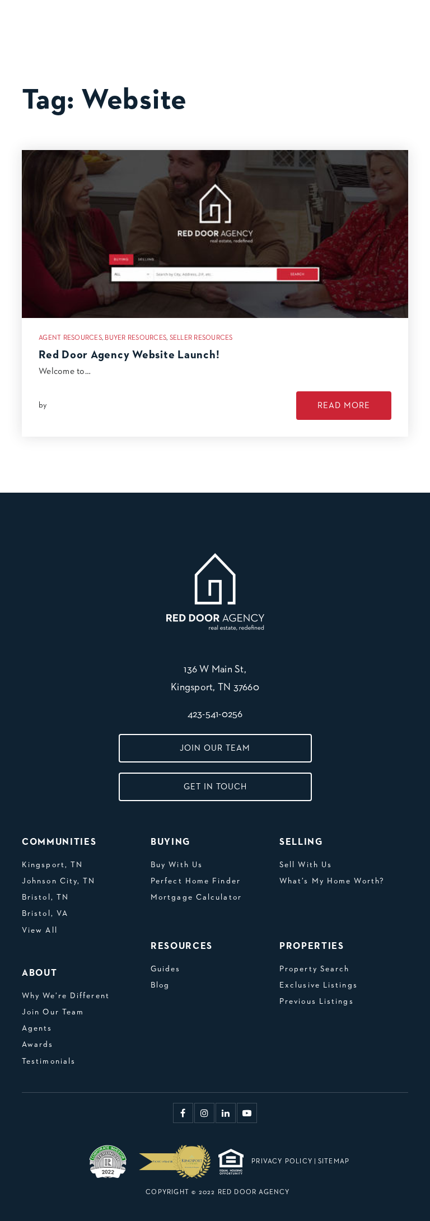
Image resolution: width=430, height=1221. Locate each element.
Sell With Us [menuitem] (305, 865)
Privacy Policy (281, 1161)
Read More (343, 405)
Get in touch (215, 787)
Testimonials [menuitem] (49, 1061)
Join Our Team (215, 748)
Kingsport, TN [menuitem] (52, 865)
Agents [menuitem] (37, 1028)
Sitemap (333, 1161)
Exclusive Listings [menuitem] (318, 985)
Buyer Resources (135, 338)
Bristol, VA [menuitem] (45, 914)
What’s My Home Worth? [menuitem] (332, 881)
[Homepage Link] (68, 22)
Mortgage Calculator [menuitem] (196, 897)
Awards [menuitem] (38, 1045)
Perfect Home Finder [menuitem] (196, 881)
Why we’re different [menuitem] (66, 996)
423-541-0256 (215, 714)
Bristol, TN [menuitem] (45, 897)
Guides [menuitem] (166, 969)
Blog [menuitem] (160, 985)
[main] (215, 246)
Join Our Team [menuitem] (53, 1012)
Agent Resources (70, 338)
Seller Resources (201, 338)
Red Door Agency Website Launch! (129, 355)
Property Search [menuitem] (314, 969)
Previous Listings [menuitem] (316, 1001)
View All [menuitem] (40, 930)
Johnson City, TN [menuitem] (59, 881)
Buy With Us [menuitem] (177, 865)
